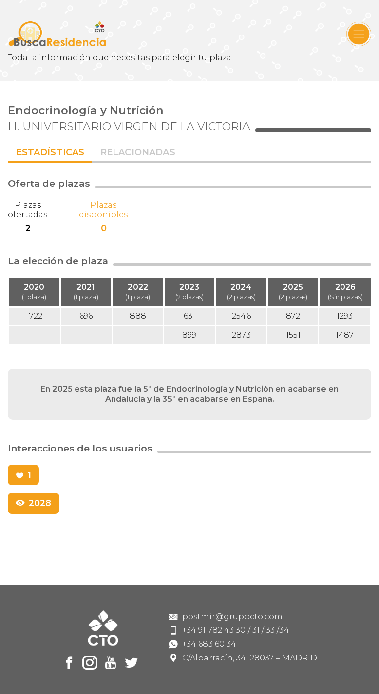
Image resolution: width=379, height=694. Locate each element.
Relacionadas (137, 152)
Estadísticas (50, 152)
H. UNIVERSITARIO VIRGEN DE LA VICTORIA (129, 126)
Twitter (131, 663)
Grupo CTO (57, 34)
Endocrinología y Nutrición (86, 110)
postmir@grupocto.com (232, 617)
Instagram (89, 663)
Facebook (69, 663)
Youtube (110, 663)
